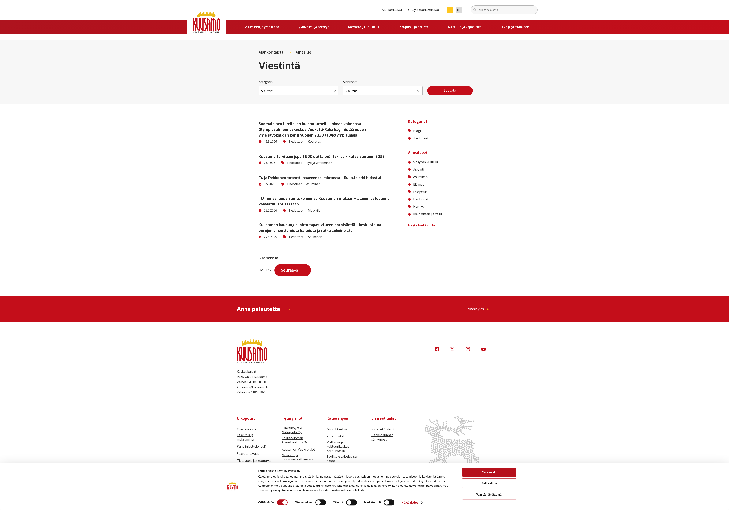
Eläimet (418, 184)
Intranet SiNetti (382, 429)
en (459, 10)
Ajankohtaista (392, 10)
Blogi (417, 131)
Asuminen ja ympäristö (262, 27)
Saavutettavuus (248, 454)
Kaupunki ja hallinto (414, 27)
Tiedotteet (420, 138)
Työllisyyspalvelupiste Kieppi (342, 458)
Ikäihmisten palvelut (427, 214)
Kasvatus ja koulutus (363, 27)
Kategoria (266, 82)
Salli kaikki (489, 472)
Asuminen (420, 177)
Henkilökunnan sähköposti (382, 437)
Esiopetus (420, 192)
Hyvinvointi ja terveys (313, 27)
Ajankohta (350, 82)
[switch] (320, 502)
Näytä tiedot (410, 502)
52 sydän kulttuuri (426, 162)
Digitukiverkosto (338, 429)
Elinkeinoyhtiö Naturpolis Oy (292, 430)
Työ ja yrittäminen (515, 27)
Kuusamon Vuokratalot (298, 449)
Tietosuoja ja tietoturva (254, 461)
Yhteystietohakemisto (423, 10)
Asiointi (418, 169)
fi (451, 10)
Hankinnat (420, 199)
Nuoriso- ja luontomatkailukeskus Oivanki (298, 459)
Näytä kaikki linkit (422, 225)
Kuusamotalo (336, 436)
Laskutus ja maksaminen (246, 437)
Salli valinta (489, 483)
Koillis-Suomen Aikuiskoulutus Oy (295, 440)
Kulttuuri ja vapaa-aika (464, 27)
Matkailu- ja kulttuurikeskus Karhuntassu (338, 446)
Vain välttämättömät (489, 494)
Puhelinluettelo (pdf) (251, 446)
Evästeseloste (246, 429)
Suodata (450, 90)
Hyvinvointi (421, 206)
